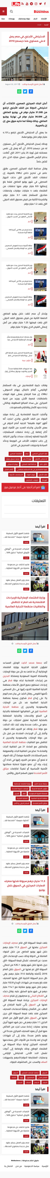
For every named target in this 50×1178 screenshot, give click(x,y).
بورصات (11, 18)
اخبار (35, 18)
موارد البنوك (31, 474)
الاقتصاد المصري (16, 453)
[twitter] (25, 91)
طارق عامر (43, 464)
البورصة (44, 479)
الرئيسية (46, 25)
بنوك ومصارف (24, 18)
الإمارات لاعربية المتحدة (20, 788)
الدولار (45, 1082)
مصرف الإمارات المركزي (30, 1072)
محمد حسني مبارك (12, 458)
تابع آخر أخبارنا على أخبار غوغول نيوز (22, 487)
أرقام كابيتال (8, 469)
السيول (44, 1072)
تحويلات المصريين (32, 479)
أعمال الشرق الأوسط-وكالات (32, 84)
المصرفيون (30, 1077)
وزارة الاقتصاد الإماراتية (22, 783)
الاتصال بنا (8, 1166)
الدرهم (36, 1082)
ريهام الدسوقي (12, 464)
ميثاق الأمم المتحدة (40, 803)
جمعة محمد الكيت (31, 663)
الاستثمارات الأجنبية (16, 474)
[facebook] (31, 91)
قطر (10, 680)
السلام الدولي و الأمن (21, 803)
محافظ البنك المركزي (29, 464)
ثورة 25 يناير (27, 458)
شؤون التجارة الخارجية (39, 788)
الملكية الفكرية (22, 798)
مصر (26, 453)
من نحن (18, 1166)
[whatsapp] (19, 91)
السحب (19, 1082)
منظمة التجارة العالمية (15, 742)
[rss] (22, 3)
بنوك (21, 1077)
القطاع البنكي (36, 996)
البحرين (7, 676)
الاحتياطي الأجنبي (41, 458)
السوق (23, 947)
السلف (43, 1062)
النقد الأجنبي (43, 474)
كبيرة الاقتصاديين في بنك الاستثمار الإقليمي (32, 469)
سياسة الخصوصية (31, 1166)
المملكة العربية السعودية (38, 793)
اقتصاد (44, 18)
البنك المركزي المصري (39, 453)
